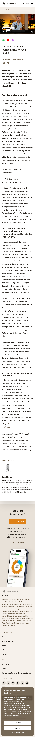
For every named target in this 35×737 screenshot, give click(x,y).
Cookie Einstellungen (17, 733)
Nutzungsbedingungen (23, 618)
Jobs (3, 650)
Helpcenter (6, 664)
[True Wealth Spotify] (27, 683)
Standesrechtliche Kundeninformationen (16, 673)
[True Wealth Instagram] (13, 683)
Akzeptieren (17, 722)
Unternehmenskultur (9, 641)
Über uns (5, 637)
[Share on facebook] (4, 63)
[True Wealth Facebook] (18, 683)
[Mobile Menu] (31, 3)
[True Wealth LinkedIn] (4, 683)
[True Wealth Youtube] (22, 683)
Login (27, 3)
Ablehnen (17, 728)
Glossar (4, 669)
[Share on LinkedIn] (7, 63)
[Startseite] (9, 3)
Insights (4, 645)
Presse (4, 654)
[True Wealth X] (8, 683)
